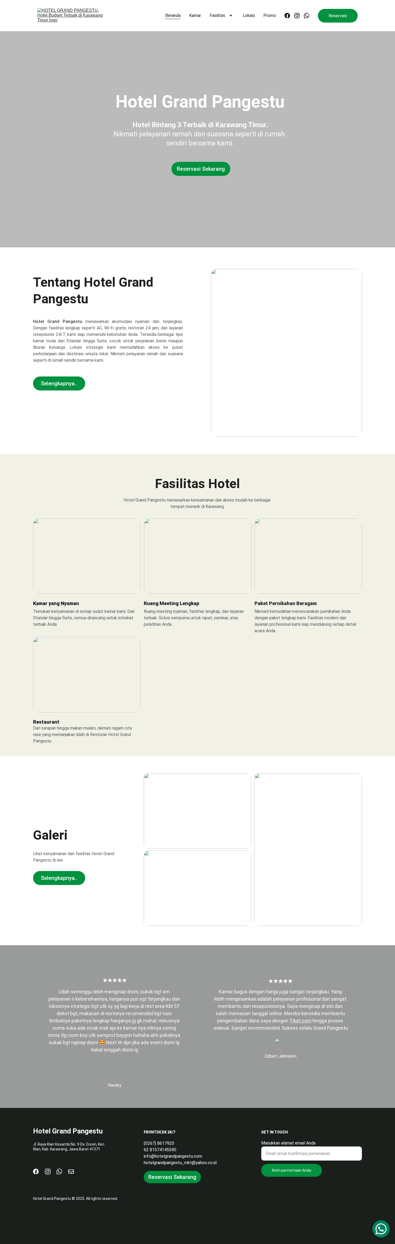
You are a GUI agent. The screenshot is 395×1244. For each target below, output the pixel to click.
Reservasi (338, 15)
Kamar (195, 15)
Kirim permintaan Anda (291, 1170)
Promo (269, 15)
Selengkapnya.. (59, 383)
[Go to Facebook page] (289, 15)
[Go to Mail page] (71, 1171)
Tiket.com (300, 1020)
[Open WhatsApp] (381, 1229)
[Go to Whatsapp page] (306, 15)
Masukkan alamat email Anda (288, 1143)
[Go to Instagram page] (299, 15)
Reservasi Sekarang (201, 169)
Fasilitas (217, 15)
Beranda (173, 15)
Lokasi (249, 15)
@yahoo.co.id (204, 1162)
